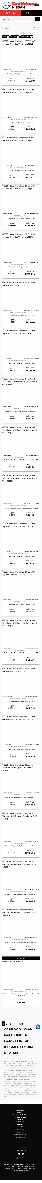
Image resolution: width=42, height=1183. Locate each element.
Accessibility (19, 1164)
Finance (20, 1119)
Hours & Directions (20, 1121)
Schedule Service (20, 1117)
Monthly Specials (20, 1137)
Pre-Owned (20, 1129)
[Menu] (37, 4)
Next (20, 1023)
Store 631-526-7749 (21, 1148)
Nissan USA (20, 1110)
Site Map (11, 1166)
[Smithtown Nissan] (19, 5)
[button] (38, 1026)
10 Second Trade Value (20, 1114)
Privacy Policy (31, 1164)
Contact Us (8, 1164)
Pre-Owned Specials (20, 1135)
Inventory (20, 1112)
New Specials (20, 1132)
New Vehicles (20, 1127)
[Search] (37, 19)
